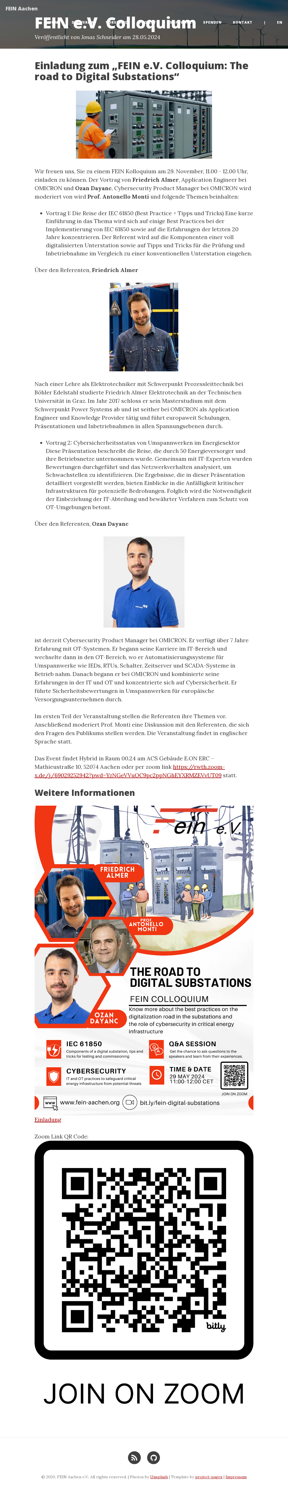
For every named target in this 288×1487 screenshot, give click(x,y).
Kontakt (243, 22)
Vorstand (117, 22)
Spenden (212, 22)
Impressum (236, 1476)
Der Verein (83, 22)
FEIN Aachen (22, 8)
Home (54, 22)
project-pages (208, 1476)
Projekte (149, 22)
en (279, 22)
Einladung (48, 1119)
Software (181, 22)
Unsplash (159, 1476)
